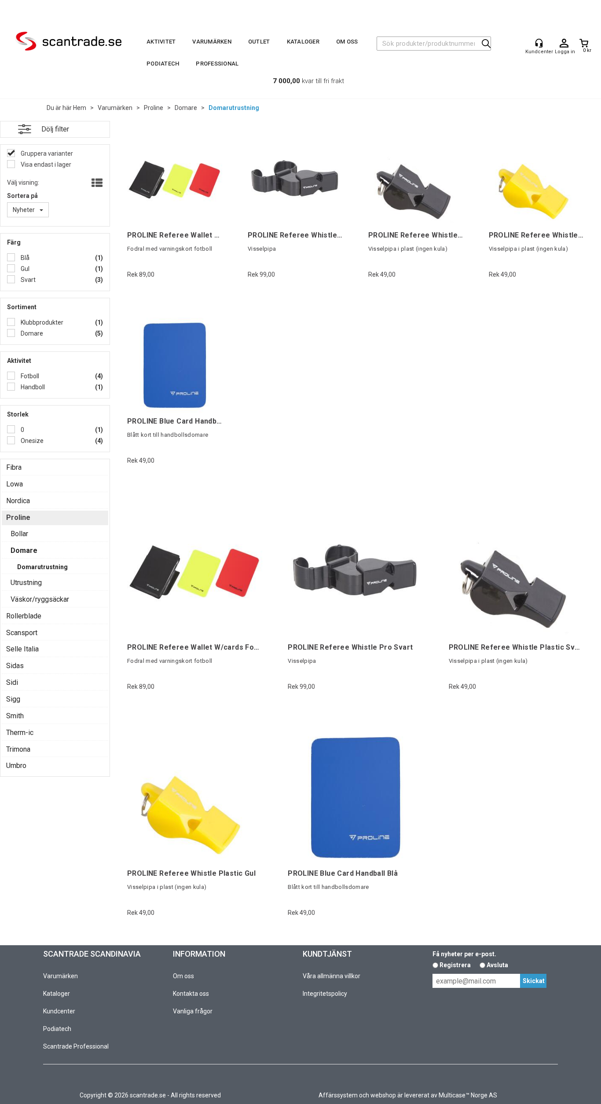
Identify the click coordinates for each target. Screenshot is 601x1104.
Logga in (564, 43)
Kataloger (303, 41)
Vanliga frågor (193, 1011)
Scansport (21, 633)
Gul (24, 268)
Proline (153, 107)
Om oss (347, 41)
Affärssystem (338, 1095)
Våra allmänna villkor (331, 976)
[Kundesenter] (539, 43)
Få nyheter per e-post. (464, 954)
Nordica (18, 501)
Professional (217, 63)
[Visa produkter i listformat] (96, 183)
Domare (186, 107)
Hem (79, 107)
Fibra (14, 467)
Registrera (455, 965)
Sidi (12, 682)
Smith (15, 716)
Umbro (16, 765)
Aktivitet (161, 41)
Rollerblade (23, 616)
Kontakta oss (191, 993)
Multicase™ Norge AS (468, 1095)
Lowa (14, 484)
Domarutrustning (234, 107)
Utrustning (26, 582)
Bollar (19, 534)
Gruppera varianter (46, 153)
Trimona (18, 749)
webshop (383, 1095)
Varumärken (211, 41)
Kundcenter (59, 1011)
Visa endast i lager (45, 164)
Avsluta (497, 965)
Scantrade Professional (76, 1046)
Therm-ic (19, 732)
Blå (24, 257)
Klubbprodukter (41, 322)
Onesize (31, 440)
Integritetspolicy (325, 993)
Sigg (13, 699)
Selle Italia (22, 649)
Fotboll (29, 376)
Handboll (32, 387)
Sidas (15, 666)
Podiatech (163, 63)
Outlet (259, 41)
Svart (27, 279)
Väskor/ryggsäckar (40, 599)
